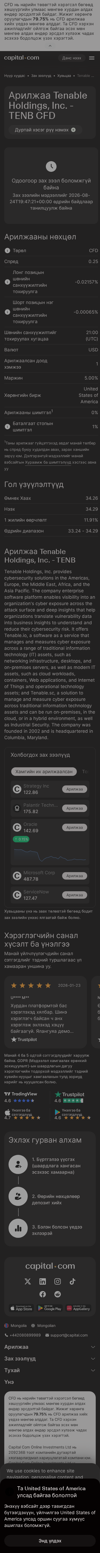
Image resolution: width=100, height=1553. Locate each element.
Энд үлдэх (50, 1540)
